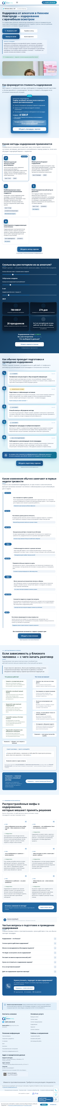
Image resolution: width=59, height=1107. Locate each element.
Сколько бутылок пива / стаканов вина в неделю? (15, 271)
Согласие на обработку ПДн (33, 1090)
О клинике (4, 1041)
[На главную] (7, 2)
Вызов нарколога (29, 36)
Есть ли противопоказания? (11, 967)
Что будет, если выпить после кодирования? (16, 953)
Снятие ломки (34, 1019)
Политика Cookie (22, 1090)
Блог (3, 1043)
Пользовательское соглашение (10, 1048)
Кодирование (34, 1024)
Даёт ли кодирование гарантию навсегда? (15, 971)
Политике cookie (28, 1105)
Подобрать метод (29, 31)
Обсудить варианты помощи (29, 344)
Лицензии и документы (8, 1038)
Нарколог (33, 1027)
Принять (44, 1104)
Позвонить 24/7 (12, 31)
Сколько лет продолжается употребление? (13, 281)
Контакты (4, 1046)
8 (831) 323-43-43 (10, 1022)
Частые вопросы (6, 1036)
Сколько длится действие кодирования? (15, 943)
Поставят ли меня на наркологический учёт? (16, 957)
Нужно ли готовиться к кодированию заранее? (17, 962)
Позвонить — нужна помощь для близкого (40, 781)
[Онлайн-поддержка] (56, 1095)
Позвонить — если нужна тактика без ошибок (44, 735)
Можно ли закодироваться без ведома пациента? (18, 948)
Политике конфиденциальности (10, 1087)
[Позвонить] (3, 1022)
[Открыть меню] (17, 2)
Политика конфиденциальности (10, 1051)
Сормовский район (35, 1036)
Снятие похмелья (35, 1029)
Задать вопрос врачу (46, 907)
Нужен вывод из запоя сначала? (18, 400)
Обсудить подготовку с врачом (29, 463)
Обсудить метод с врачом (29, 249)
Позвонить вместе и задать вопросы (16, 761)
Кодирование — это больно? (11, 938)
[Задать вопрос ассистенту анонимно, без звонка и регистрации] (56, 1099)
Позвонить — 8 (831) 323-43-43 (24, 988)
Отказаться (53, 1104)
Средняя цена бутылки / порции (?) (11, 292)
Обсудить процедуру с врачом (29, 129)
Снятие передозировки (36, 1022)
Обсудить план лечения (29, 636)
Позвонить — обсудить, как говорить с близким (14, 742)
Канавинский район (36, 1038)
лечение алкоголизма (14, 52)
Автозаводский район (36, 1041)
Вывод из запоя (11, 36)
